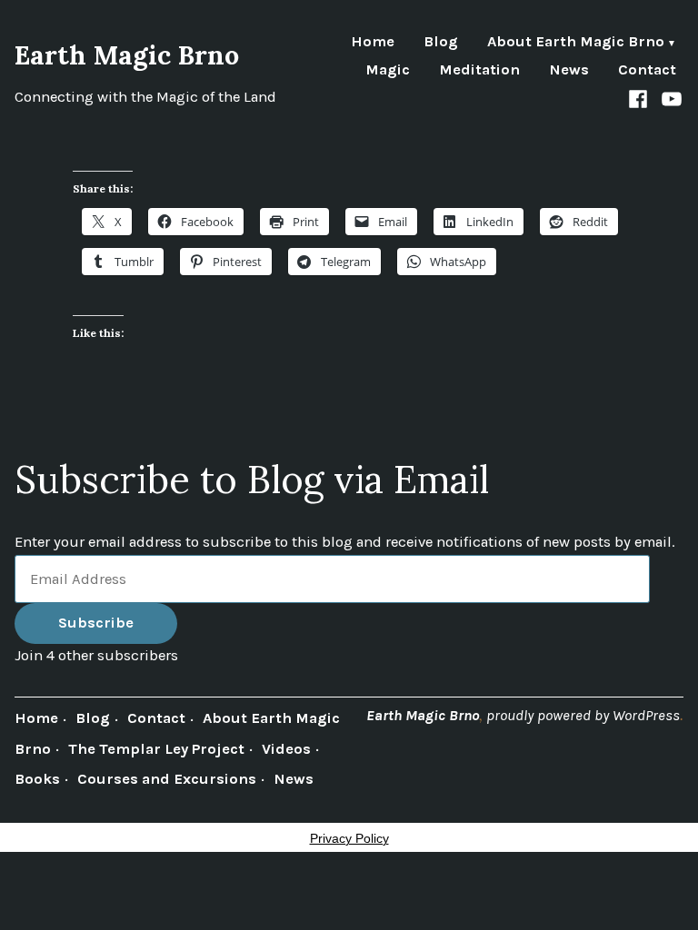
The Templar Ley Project (156, 748)
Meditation (479, 70)
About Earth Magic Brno (575, 43)
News (569, 70)
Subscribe (96, 622)
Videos (286, 748)
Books (37, 778)
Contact (647, 70)
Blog (441, 43)
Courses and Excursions (166, 778)
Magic (387, 70)
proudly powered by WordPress (583, 715)
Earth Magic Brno (127, 55)
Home (372, 43)
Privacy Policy (349, 838)
